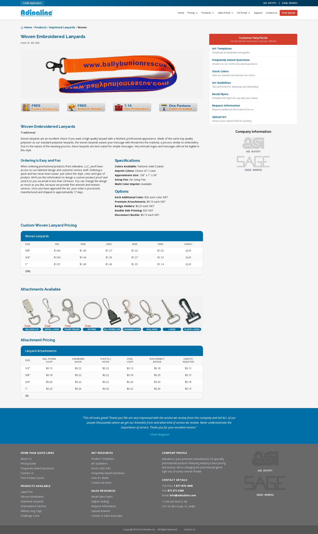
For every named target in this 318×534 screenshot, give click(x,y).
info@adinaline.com (183, 495)
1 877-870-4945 (183, 485)
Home (181, 12)
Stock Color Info (101, 468)
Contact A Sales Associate (106, 515)
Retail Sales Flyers (102, 496)
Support (258, 12)
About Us (26, 458)
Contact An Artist (101, 482)
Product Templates (102, 458)
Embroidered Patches (33, 506)
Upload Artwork (100, 511)
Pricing (191, 12)
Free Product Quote (32, 478)
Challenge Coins (30, 515)
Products (206, 12)
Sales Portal (224, 12)
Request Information (103, 506)
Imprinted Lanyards (62, 27)
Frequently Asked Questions (37, 468)
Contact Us (271, 12)
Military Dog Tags (31, 511)
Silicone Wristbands (32, 496)
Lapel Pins (27, 492)
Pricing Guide (28, 463)
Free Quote (288, 12)
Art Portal (242, 12)
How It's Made (100, 478)
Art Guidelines (99, 463)
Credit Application (32, 3)
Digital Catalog (100, 501)
